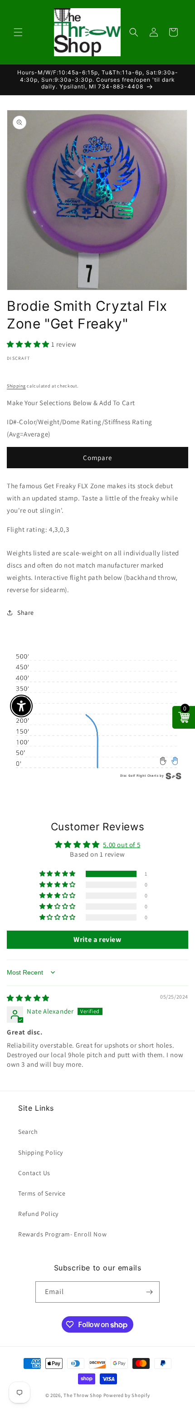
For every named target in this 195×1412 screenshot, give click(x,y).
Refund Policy (38, 1214)
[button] (18, 32)
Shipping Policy (40, 1152)
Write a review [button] (97, 939)
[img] (28, 998)
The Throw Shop (82, 1395)
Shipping (16, 386)
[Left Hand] (163, 761)
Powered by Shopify (126, 1395)
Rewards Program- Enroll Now (62, 1234)
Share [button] (25, 612)
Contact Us (34, 1173)
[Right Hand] (174, 761)
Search (28, 1132)
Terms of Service (42, 1193)
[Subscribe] (149, 1292)
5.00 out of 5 (121, 844)
